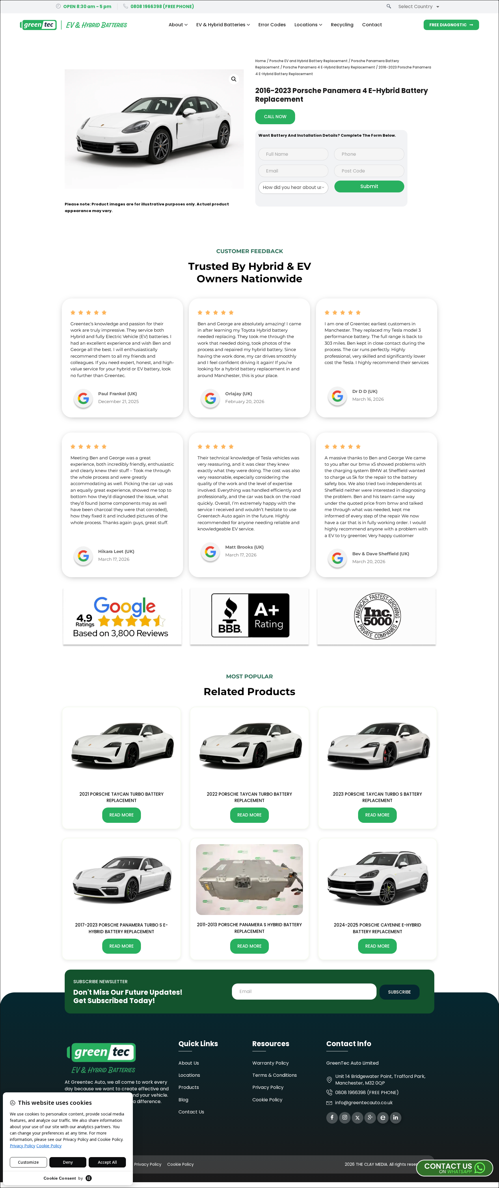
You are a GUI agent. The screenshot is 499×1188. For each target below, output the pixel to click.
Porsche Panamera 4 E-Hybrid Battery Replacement (329, 67)
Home (260, 60)
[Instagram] (345, 1118)
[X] (357, 1118)
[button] (234, 79)
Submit (369, 186)
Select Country (416, 6)
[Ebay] (383, 1118)
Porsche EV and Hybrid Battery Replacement (308, 60)
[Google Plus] (370, 1118)
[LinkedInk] (395, 1118)
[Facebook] (332, 1118)
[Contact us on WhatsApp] (396, 1168)
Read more (121, 815)
